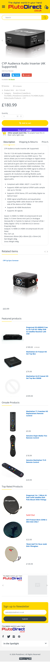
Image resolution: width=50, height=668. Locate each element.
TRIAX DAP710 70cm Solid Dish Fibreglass (36, 545)
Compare (18, 86)
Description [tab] (9, 141)
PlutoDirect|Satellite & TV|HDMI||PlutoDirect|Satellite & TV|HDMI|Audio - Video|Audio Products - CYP (24, 95)
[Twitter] (8, 636)
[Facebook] (3, 636)
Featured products (12, 318)
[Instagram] (13, 636)
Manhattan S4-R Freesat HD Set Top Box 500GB (37, 377)
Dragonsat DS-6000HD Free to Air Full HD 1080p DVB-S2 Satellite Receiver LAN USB (37, 330)
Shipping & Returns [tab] (28, 141)
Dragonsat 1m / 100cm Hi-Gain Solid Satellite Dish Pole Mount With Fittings (36, 497)
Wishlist (6, 86)
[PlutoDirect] (25, 6)
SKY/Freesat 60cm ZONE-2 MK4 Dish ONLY (36, 521)
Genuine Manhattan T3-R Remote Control (36, 461)
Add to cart (26, 123)
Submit (25, 619)
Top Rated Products (12, 486)
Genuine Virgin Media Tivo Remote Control (36, 437)
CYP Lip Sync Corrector (10, 261)
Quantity (5, 113)
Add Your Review (7, 71)
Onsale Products (11, 402)
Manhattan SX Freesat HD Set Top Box (36, 353)
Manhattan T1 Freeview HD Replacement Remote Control (37, 413)
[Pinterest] (19, 636)
